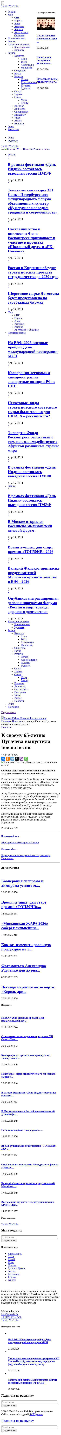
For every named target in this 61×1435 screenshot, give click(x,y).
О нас (11, 126)
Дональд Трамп (16, 1268)
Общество (20, 70)
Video (17, 117)
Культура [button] (19, 633)
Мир (10, 14)
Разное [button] (11, 630)
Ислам (24, 79)
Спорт (17, 91)
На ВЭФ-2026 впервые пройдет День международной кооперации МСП (33, 349)
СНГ (17, 17)
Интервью (20, 114)
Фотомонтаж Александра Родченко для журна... (23, 968)
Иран (11, 1262)
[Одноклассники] (8, 759)
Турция (12, 1277)
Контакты (13, 129)
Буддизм (25, 88)
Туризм (18, 94)
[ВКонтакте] (3, 759)
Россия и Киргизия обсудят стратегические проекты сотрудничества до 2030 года (33, 272)
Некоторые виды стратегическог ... (47, 80)
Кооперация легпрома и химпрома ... (44, 60)
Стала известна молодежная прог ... (47, 38)
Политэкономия (17, 38)
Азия (17, 23)
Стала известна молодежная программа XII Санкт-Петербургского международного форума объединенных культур (33, 1361)
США (11, 1256)
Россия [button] (11, 154)
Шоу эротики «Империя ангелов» (20, 842)
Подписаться (8, 712)
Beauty (24, 103)
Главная (5, 721)
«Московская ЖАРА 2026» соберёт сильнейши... (24, 925)
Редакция (13, 140)
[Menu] (2, 149)
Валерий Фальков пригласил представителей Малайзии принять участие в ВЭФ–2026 (33, 575)
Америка (19, 26)
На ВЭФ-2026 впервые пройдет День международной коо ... (22, 1019)
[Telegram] (12, 759)
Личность (19, 108)
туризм (12, 1280)
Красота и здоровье (18, 44)
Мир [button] (10, 312)
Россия (11, 11)
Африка (18, 29)
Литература (27, 64)
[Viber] (21, 759)
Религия (18, 76)
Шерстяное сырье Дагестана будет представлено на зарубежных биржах (33, 297)
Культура (19, 55)
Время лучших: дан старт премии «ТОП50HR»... (24, 904)
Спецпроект (21, 111)
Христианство (29, 82)
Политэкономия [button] (17, 332)
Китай (11, 1259)
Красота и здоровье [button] (18, 621)
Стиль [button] (17, 674)
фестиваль (13, 1274)
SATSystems (36, 1414)
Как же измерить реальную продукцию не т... (26, 947)
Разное (11, 52)
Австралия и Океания (21, 34)
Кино (24, 58)
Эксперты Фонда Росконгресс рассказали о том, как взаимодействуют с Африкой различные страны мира (33, 442)
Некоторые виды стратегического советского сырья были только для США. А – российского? (32, 409)
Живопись (26, 67)
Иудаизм (25, 85)
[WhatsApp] (26, 759)
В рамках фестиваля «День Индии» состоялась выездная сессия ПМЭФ (32, 168)
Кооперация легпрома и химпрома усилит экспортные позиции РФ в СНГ (31, 379)
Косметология (22, 47)
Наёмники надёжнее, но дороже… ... (22, 1130)
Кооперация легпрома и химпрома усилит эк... (22, 883)
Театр (24, 61)
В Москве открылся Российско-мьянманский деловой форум (30, 525)
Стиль (17, 97)
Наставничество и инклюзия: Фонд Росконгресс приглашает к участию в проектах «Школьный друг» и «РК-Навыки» (31, 240)
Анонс (18, 120)
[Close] (2, 3)
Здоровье (19, 50)
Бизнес (11, 41)
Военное (19, 105)
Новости (19, 123)
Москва (12, 1265)
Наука (17, 73)
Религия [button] (18, 653)
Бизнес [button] (11, 486)
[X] (17, 759)
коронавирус (15, 1253)
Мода (24, 100)
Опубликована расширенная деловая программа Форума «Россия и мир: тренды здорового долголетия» (33, 605)
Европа (18, 20)
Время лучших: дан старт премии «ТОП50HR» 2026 (30, 549)
